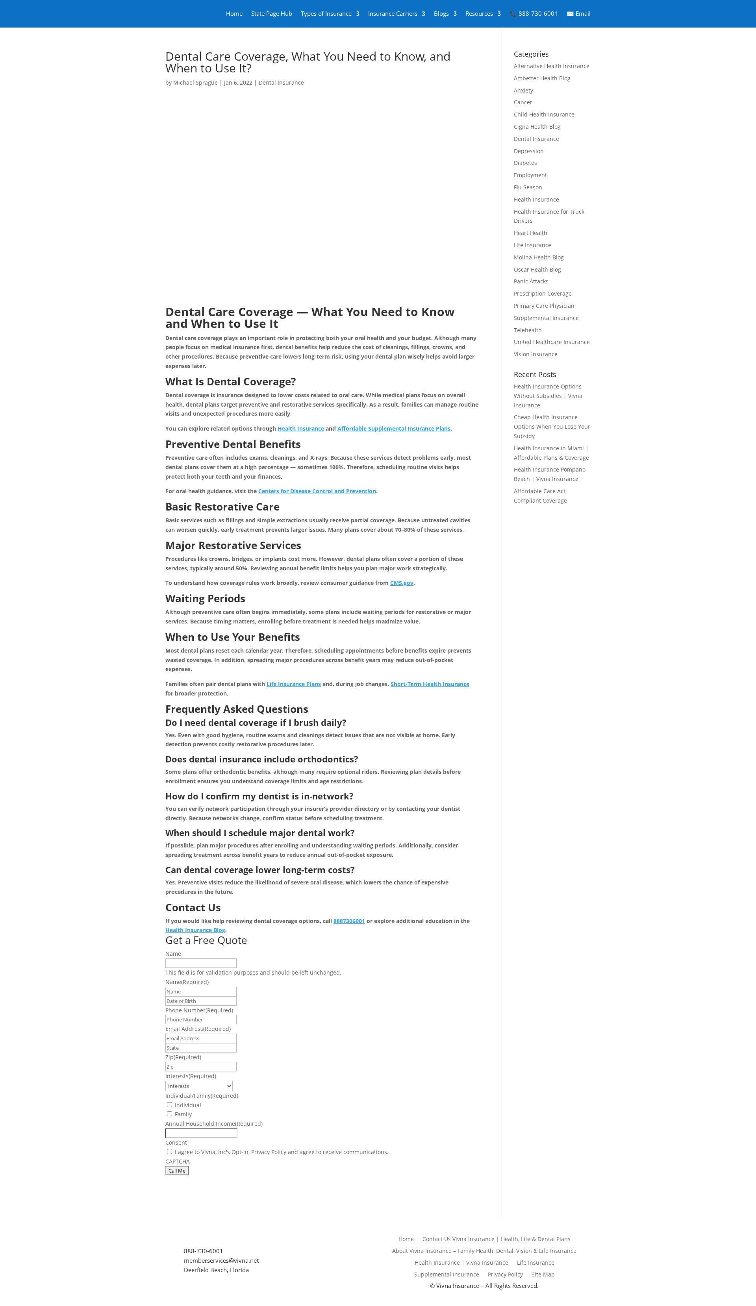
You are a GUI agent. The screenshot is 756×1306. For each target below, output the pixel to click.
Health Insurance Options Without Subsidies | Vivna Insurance (548, 396)
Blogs (441, 13)
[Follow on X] (182, 1238)
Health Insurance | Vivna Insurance (461, 1263)
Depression (529, 151)
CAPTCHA (177, 1161)
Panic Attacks (531, 281)
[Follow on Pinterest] (233, 1238)
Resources (479, 13)
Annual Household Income (214, 1123)
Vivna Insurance (457, 1285)
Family (183, 1114)
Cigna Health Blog (537, 126)
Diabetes (525, 162)
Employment (530, 175)
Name (173, 953)
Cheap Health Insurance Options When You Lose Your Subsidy (552, 426)
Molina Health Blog (539, 257)
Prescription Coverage (543, 293)
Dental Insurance (281, 82)
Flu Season (528, 187)
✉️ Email (579, 13)
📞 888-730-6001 (534, 13)
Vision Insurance (536, 354)
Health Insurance (301, 428)
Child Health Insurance (544, 114)
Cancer (523, 102)
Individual (188, 1105)
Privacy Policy (505, 1275)
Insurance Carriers (392, 13)
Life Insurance (532, 245)
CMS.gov (401, 582)
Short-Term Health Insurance (430, 684)
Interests (190, 1076)
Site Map (543, 1275)
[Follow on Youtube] (195, 1238)
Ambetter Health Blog (542, 78)
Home (234, 13)
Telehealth (528, 330)
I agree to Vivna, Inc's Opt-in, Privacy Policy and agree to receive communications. (282, 1152)
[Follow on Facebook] (170, 1238)
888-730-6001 (203, 1251)
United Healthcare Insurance (552, 342)
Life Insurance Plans (294, 684)
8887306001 (349, 921)
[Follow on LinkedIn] (220, 1238)
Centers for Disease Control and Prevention (317, 491)
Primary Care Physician (544, 305)
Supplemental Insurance (546, 318)
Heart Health (530, 233)
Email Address (198, 1028)
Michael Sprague (195, 82)
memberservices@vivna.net (221, 1260)
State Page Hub (271, 13)
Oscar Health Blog (537, 269)
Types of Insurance (326, 13)
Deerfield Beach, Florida (217, 1270)
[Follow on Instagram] (208, 1238)
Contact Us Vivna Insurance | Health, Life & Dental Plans (496, 1239)
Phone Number (199, 1010)
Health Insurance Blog (195, 930)
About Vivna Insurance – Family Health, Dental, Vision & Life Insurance (484, 1251)
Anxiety (523, 90)
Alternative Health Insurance (551, 66)
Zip (183, 1057)
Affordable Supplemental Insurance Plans (393, 428)
